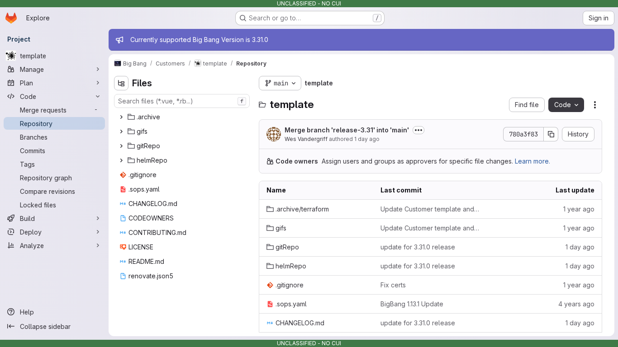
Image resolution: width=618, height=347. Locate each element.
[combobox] (182, 101)
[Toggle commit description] (418, 130)
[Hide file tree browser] (121, 83)
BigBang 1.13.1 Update (411, 304)
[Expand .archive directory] (121, 117)
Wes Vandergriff (306, 139)
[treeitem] (183, 117)
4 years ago (576, 304)
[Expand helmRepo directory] (121, 160)
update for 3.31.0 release (417, 247)
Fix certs (393, 285)
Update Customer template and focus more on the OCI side (430, 209)
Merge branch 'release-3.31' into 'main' (347, 130)
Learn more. (532, 161)
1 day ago (367, 139)
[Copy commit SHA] (551, 134)
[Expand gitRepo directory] (121, 146)
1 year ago (578, 209)
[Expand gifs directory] (121, 131)
